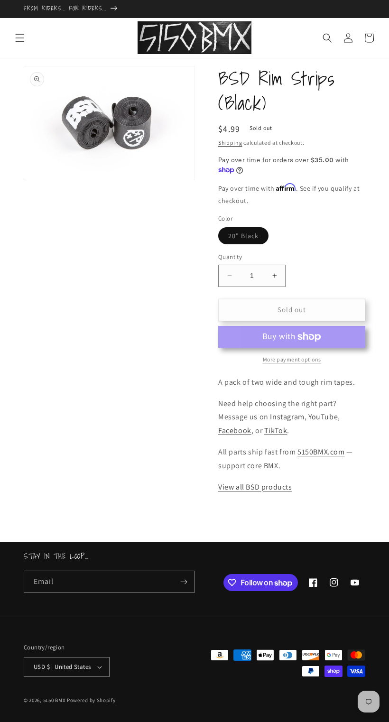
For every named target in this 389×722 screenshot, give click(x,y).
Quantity (230, 257)
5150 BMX (54, 700)
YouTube (323, 417)
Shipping (230, 142)
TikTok (275, 430)
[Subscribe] (183, 582)
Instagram (287, 417)
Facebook (234, 430)
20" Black (248, 237)
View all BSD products (255, 487)
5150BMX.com (321, 452)
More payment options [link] (292, 359)
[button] (19, 38)
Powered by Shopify (91, 700)
